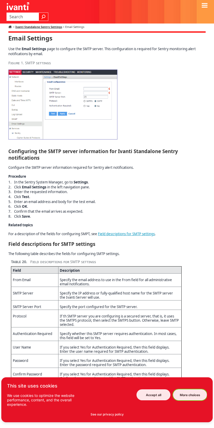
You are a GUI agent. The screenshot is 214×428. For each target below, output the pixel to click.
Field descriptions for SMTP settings (126, 234)
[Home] (10, 27)
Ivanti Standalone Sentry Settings (38, 27)
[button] (43, 17)
